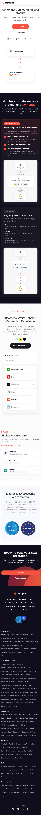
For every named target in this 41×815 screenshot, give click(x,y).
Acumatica (4, 714)
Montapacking (16, 685)
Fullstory (33, 744)
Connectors (22, 599)
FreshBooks (11, 721)
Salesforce (12, 652)
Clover (26, 766)
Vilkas (3, 702)
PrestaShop (21, 688)
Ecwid (25, 671)
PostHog (18, 754)
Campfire (35, 714)
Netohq (25, 685)
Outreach (26, 648)
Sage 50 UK (9, 735)
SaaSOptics (24, 773)
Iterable (32, 785)
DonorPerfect (11, 638)
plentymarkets (12, 706)
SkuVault (30, 695)
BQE (10, 714)
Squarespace (5, 699)
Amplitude (4, 744)
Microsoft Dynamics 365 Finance (17, 725)
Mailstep (20, 681)
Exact (22, 718)
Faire (34, 671)
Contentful (17, 785)
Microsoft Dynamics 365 (14, 645)
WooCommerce (29, 702)
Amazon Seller (20, 664)
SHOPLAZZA (5, 692)
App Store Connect (15, 744)
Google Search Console (8, 751)
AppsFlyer (26, 744)
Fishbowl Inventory (7, 674)
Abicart (3, 664)
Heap (18, 751)
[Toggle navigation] (38, 3)
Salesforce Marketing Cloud (9, 758)
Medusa (27, 681)
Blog (32, 603)
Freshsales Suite (19, 641)
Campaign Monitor (7, 785)
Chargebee (11, 766)
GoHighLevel (30, 641)
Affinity (3, 635)
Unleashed (32, 699)
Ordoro (14, 688)
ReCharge (10, 773)
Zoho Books (32, 735)
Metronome (25, 770)
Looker (24, 751)
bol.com (3, 706)
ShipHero (11, 695)
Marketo (30, 751)
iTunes (22, 758)
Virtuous (31, 652)
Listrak (3, 645)
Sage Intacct (19, 735)
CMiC (28, 714)
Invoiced (3, 770)
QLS (28, 688)
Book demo (15, 610)
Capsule (25, 635)
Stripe (31, 773)
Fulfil (22, 674)
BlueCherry (21, 714)
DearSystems (5, 671)
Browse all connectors (9, 445)
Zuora (3, 777)
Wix (22, 702)
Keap (36, 641)
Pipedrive (4, 652)
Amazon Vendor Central (8, 667)
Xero (25, 735)
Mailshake (26, 789)
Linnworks (19, 678)
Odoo (30, 685)
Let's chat (20, 26)
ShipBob (3, 695)
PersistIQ (33, 648)
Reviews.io (17, 792)
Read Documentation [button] (20, 346)
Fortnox (16, 674)
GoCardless (32, 766)
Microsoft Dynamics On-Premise (11, 648)
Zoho (2, 655)
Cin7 (29, 667)
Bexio (15, 714)
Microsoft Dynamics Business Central (12, 728)
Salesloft (19, 652)
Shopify (17, 695)
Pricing (30, 599)
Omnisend (34, 789)
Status (27, 603)
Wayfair (17, 702)
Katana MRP (30, 721)
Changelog (19, 603)
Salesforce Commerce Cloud (20, 692)
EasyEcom (14, 671)
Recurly (17, 773)
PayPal (3, 773)
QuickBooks (16, 732)
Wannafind (9, 702)
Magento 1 (4, 681)
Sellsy (25, 652)
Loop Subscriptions (30, 678)
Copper (3, 638)
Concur (3, 718)
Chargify (19, 766)
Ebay (20, 671)
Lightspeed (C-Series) (8, 678)
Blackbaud (18, 635)
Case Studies (9, 603)
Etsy (30, 671)
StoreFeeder (15, 699)
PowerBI (25, 754)
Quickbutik (34, 688)
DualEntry (10, 718)
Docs (14, 599)
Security (32, 606)
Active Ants (10, 664)
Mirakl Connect (6, 685)
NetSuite (4, 732)
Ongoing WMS (5, 688)
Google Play (23, 747)
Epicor (17, 718)
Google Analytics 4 (12, 747)
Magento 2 (12, 681)
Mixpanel (4, 754)
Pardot (10, 792)
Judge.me (4, 789)
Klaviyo (11, 789)
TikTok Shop (24, 699)
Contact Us (24, 610)
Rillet (2, 735)
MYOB (3, 725)
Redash (31, 754)
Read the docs (20, 32)
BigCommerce (22, 667)
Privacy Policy (23, 606)
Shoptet (23, 695)
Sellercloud (33, 692)
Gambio (27, 674)
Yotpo (3, 796)
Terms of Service (10, 606)
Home (9, 599)
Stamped (25, 792)
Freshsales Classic (6, 641)
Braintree (4, 766)
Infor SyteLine (20, 721)
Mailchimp (18, 789)
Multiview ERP (30, 728)
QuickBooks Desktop (28, 732)
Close (31, 635)
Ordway (32, 770)
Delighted (25, 785)
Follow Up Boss (22, 638)
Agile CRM (10, 635)
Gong (2, 747)
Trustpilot (32, 792)
